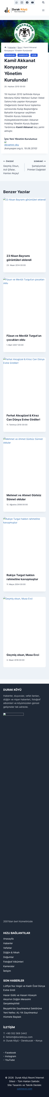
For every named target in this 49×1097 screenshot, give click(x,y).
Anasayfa (8, 938)
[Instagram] (21, 2)
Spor (34, 55)
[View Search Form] (43, 2)
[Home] (5, 47)
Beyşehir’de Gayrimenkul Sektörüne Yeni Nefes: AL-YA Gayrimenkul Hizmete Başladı (22, 1012)
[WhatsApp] (16, 2)
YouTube (10, 1060)
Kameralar (8, 966)
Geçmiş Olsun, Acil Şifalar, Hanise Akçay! (11, 167)
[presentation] (24, 224)
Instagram (10, 1056)
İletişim (7, 971)
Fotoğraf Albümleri (13, 961)
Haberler (23, 55)
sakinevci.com (24, 1088)
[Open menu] (43, 10)
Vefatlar (7, 948)
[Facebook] (27, 2)
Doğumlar (8, 957)
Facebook (10, 1052)
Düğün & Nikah (11, 952)
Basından (10, 55)
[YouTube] (32, 2)
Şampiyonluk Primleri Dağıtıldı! (36, 165)
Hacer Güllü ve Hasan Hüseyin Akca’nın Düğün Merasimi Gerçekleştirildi (20, 999)
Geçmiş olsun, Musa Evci (23, 654)
